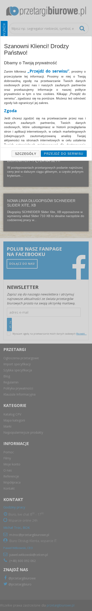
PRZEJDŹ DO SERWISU (63, 153)
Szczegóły (25, 153)
